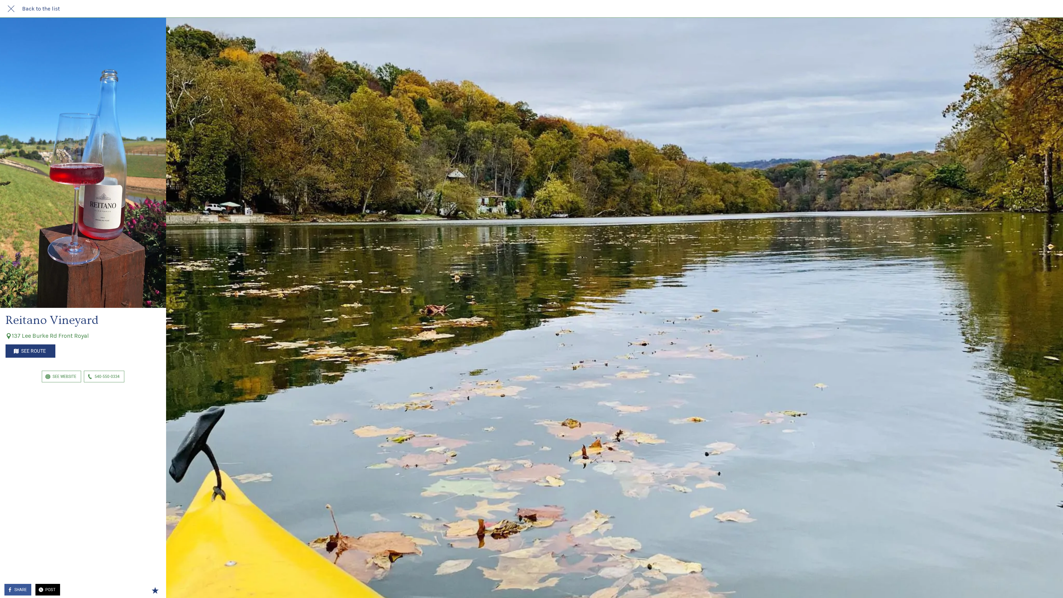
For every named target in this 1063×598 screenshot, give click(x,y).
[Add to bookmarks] (155, 590)
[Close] (11, 9)
